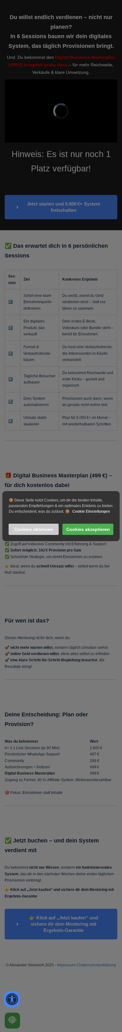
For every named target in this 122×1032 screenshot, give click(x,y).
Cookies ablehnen (33, 529)
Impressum (66, 965)
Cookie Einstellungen (91, 511)
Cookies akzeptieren (88, 529)
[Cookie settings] (12, 1021)
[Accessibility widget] (12, 999)
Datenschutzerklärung (97, 965)
